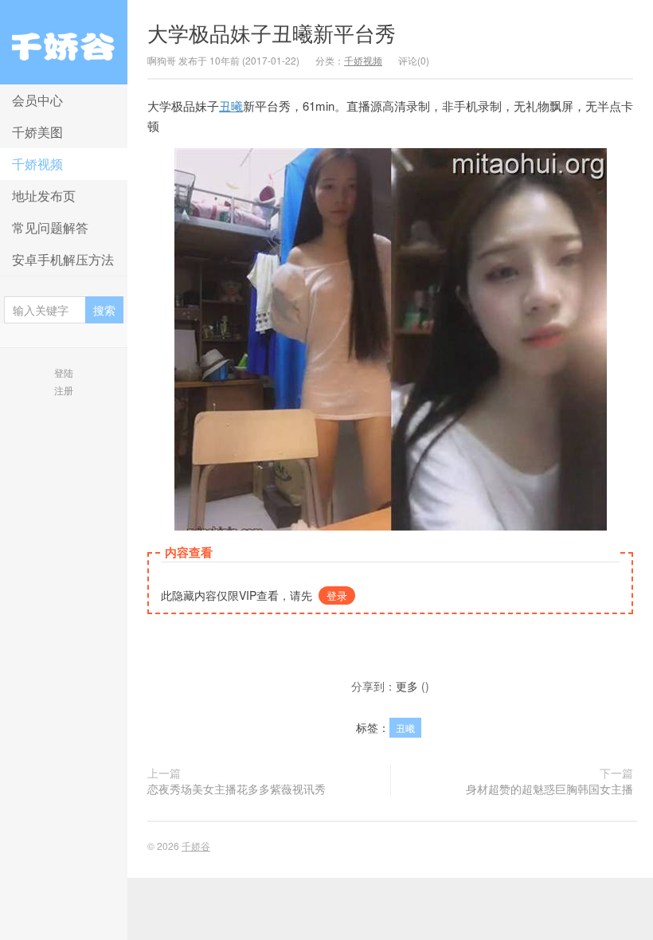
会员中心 (37, 100)
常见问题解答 (50, 227)
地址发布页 (44, 195)
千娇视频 (37, 164)
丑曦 (231, 105)
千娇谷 (63, 42)
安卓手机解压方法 (63, 259)
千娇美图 (37, 132)
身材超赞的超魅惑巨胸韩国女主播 (549, 789)
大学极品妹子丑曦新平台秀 (271, 32)
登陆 (63, 372)
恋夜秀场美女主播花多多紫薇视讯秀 (236, 789)
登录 (336, 595)
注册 (63, 390)
